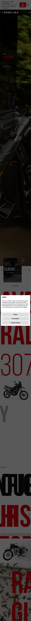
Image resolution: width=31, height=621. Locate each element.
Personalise (15, 318)
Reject (15, 314)
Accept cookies (15, 322)
